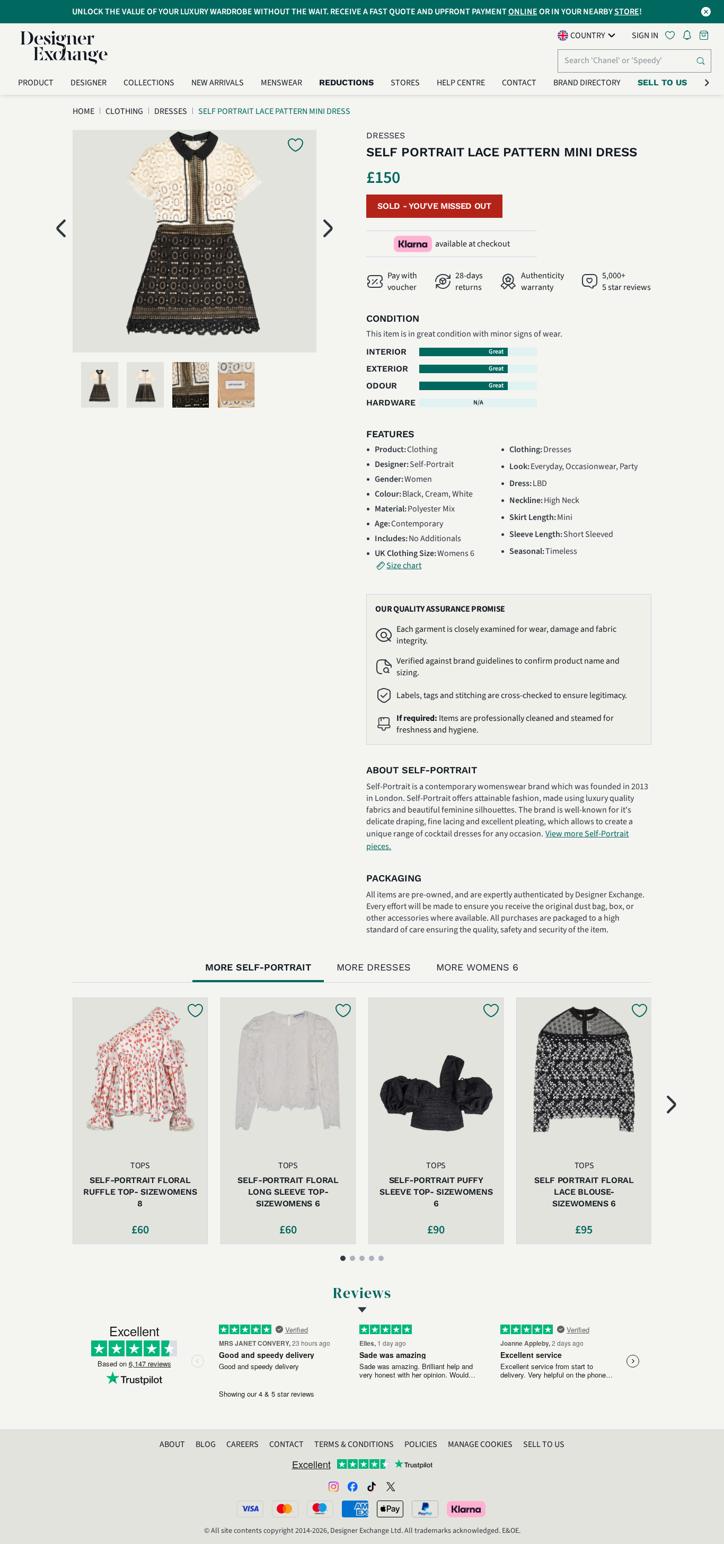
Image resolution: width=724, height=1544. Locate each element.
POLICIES (420, 1444)
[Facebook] (352, 1486)
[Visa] (250, 1509)
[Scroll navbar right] (707, 82)
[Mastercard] (285, 1509)
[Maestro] (320, 1509)
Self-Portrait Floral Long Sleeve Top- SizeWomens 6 (288, 1191)
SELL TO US (543, 1444)
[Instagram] (333, 1486)
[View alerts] (690, 37)
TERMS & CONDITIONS (354, 1444)
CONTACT (286, 1444)
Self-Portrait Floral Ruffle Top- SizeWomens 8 (140, 1191)
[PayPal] (425, 1509)
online (522, 11)
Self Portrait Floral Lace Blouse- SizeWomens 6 (584, 1191)
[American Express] (355, 1509)
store (626, 11)
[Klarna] (467, 1509)
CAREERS (242, 1444)
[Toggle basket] (705, 35)
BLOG (206, 1444)
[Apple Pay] (390, 1509)
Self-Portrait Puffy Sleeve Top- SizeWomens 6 (435, 1191)
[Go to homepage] (64, 48)
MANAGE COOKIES (480, 1444)
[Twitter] (390, 1486)
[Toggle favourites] (672, 35)
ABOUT (172, 1444)
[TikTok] (371, 1486)
